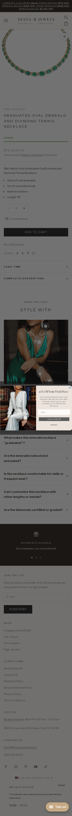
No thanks (54, 424)
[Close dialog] (70, 388)
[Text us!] (57, 807)
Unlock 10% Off (53, 419)
